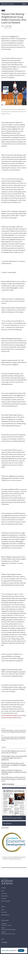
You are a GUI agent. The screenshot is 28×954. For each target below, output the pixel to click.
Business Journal (5, 914)
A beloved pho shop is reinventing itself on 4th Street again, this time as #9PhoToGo (14, 758)
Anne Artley (8, 26)
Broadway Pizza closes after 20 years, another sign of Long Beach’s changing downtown (13, 765)
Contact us (3, 898)
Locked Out (6, 924)
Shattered (8, 932)
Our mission (4, 893)
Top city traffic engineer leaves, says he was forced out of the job (13, 752)
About (2, 890)
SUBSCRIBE (4, 942)
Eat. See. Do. (4, 912)
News (3, 10)
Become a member (5, 901)
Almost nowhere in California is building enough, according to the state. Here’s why (14, 772)
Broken (8, 928)
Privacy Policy (4, 896)
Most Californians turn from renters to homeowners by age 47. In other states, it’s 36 (13, 779)
